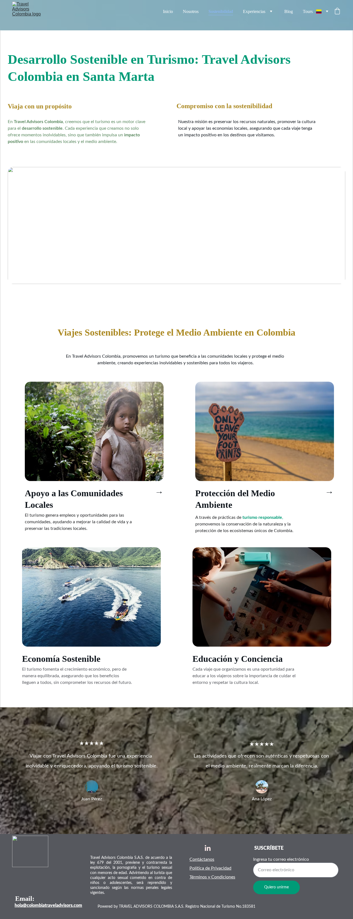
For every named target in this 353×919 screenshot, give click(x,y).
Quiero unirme (276, 887)
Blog (288, 11)
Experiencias (254, 11)
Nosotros (191, 11)
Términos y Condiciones (212, 877)
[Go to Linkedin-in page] (207, 848)
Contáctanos (201, 859)
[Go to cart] (337, 11)
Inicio (168, 11)
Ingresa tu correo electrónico (281, 859)
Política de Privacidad (210, 868)
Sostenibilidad (220, 11)
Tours (308, 11)
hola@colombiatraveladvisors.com (48, 905)
